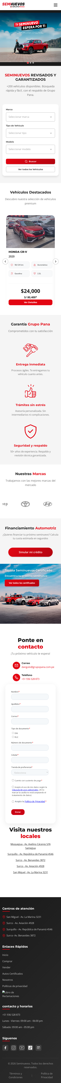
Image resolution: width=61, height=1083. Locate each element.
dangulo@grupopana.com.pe (38, 667)
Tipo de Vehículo (15, 125)
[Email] (38, 1048)
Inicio (5, 955)
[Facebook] (5, 1048)
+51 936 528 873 (30, 679)
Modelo (10, 141)
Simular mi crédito (30, 552)
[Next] (56, 261)
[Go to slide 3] (33, 62)
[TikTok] (30, 1048)
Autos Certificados (12, 973)
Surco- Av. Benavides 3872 (21, 935)
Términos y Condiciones (16, 1075)
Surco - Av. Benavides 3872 (30, 860)
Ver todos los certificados (22, 582)
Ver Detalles (30, 302)
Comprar (7, 961)
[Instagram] (14, 1048)
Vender (6, 967)
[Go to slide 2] (31, 63)
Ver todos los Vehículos (30, 169)
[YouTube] (22, 1048)
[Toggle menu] (56, 5)
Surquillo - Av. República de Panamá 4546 (30, 854)
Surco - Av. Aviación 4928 (30, 866)
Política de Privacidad (47, 1075)
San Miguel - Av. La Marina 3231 (30, 872)
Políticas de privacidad (14, 986)
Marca (9, 109)
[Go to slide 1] (28, 62)
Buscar (32, 161)
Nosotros (7, 979)
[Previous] (5, 261)
